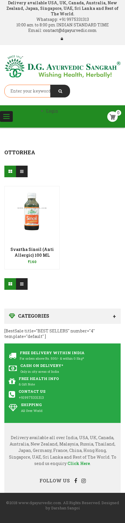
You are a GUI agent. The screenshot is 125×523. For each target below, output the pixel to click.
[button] (32, 253)
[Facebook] (75, 480)
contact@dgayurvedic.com (69, 30)
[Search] (60, 91)
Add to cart (32, 258)
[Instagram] (83, 480)
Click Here (78, 463)
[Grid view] (10, 171)
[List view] (22, 171)
